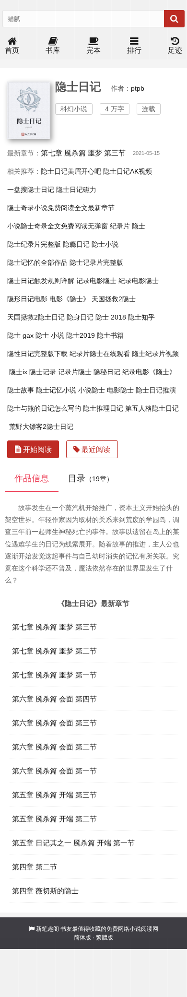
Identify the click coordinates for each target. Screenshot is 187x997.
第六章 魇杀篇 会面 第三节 (54, 723)
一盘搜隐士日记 (30, 189)
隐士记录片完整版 (96, 262)
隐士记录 (42, 372)
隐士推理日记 (103, 408)
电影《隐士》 (69, 299)
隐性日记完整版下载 (37, 353)
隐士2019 (80, 335)
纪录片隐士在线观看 (100, 353)
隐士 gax (20, 335)
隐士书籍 (110, 335)
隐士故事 (20, 390)
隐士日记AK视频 (127, 171)
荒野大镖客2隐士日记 (41, 426)
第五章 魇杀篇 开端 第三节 (54, 795)
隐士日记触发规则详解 (40, 281)
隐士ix (18, 372)
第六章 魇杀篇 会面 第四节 (54, 699)
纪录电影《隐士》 (149, 372)
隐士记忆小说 (56, 390)
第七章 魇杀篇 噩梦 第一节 (54, 675)
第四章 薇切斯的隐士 (45, 891)
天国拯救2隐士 (114, 299)
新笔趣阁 (47, 929)
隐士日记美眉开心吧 (71, 171)
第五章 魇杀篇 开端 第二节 (54, 819)
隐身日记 (80, 317)
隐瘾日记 (76, 244)
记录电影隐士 (96, 281)
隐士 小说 (49, 335)
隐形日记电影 (27, 299)
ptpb (137, 88)
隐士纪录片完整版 (34, 244)
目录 (90, 478)
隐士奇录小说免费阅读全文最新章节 (61, 208)
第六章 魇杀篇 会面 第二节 (54, 747)
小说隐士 (91, 390)
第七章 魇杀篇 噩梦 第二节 (54, 651)
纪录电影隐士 (138, 281)
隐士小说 (105, 244)
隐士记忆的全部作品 (37, 262)
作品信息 (31, 478)
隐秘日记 (107, 372)
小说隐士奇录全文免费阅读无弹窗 (57, 226)
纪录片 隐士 (127, 226)
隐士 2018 (110, 317)
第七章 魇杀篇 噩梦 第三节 (83, 153)
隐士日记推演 (156, 390)
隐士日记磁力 (76, 189)
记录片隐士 (75, 372)
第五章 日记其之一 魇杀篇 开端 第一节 (73, 843)
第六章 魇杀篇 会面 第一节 (54, 771)
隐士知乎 (141, 317)
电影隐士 (120, 390)
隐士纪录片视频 (155, 353)
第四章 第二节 (34, 867)
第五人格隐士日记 (152, 408)
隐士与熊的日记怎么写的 (44, 408)
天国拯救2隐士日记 (36, 317)
